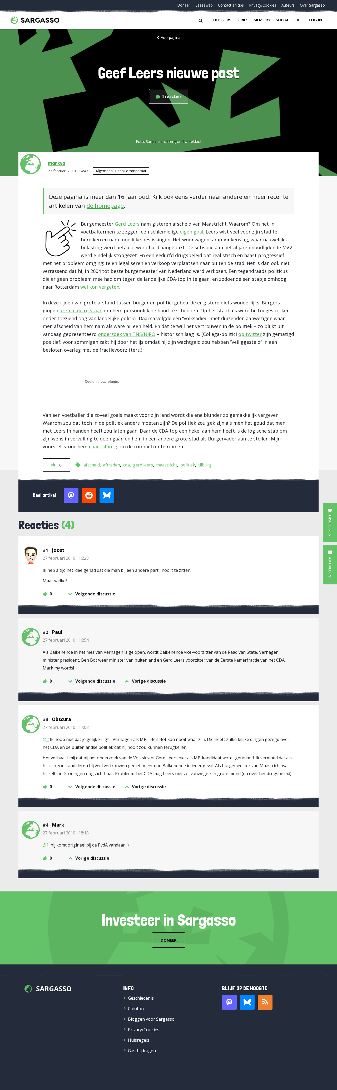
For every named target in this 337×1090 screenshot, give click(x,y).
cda (126, 465)
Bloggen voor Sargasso (151, 1019)
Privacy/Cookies (262, 5)
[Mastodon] (229, 1002)
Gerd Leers (127, 224)
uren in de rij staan (81, 310)
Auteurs (288, 5)
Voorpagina (170, 37)
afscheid (91, 465)
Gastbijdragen (142, 1050)
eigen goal (191, 232)
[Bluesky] (247, 1002)
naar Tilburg (103, 446)
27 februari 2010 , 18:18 (66, 833)
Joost (58, 550)
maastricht (166, 465)
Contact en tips (231, 5)
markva (56, 162)
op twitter (250, 334)
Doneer (183, 5)
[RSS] (265, 1002)
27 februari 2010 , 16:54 (66, 640)
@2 (46, 739)
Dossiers (222, 19)
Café (299, 19)
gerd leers (143, 465)
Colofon (136, 1008)
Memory (262, 19)
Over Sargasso (312, 5)
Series (242, 19)
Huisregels (138, 1040)
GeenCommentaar (130, 170)
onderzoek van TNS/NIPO (126, 334)
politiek (187, 465)
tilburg (205, 465)
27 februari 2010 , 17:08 (66, 727)
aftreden (111, 465)
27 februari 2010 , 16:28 (66, 558)
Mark (58, 825)
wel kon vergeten (99, 287)
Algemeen (104, 170)
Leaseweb (204, 5)
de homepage (105, 205)
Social (282, 19)
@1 (46, 845)
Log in (315, 19)
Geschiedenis (141, 998)
